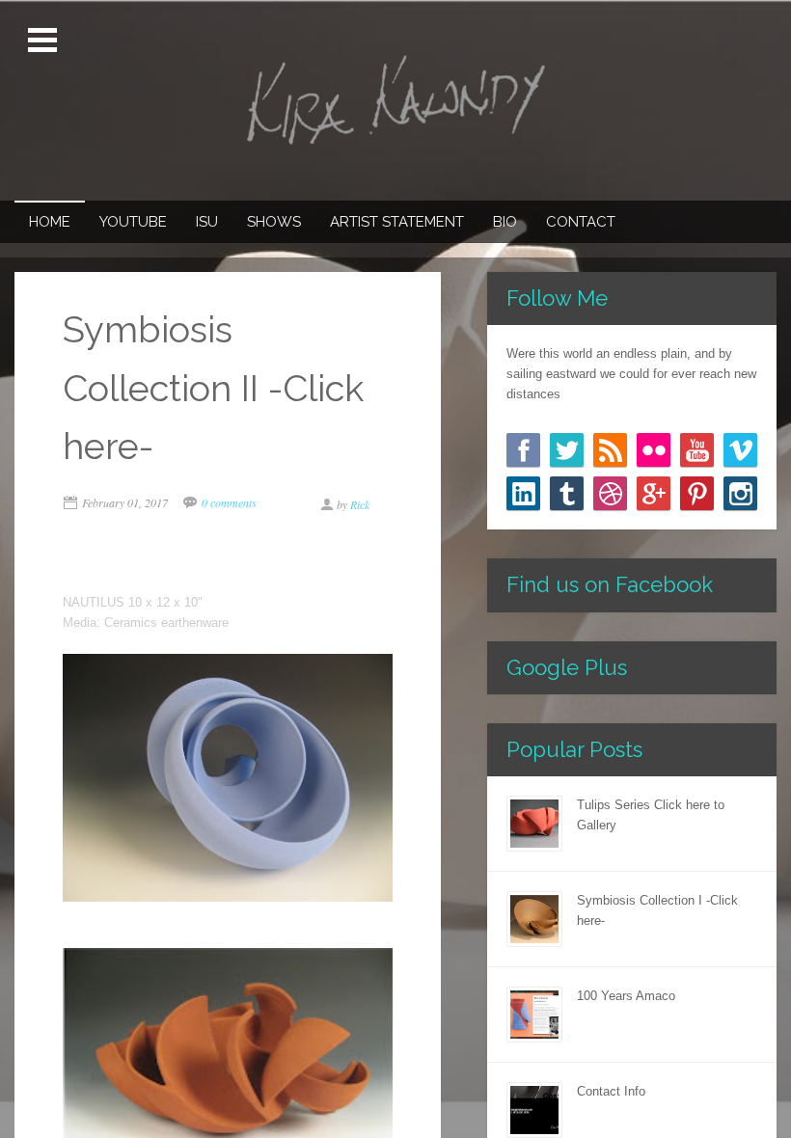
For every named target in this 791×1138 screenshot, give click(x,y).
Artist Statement (397, 221)
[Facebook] (523, 450)
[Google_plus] (653, 493)
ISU (207, 221)
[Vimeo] (740, 450)
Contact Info (611, 1091)
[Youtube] (697, 450)
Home (49, 221)
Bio (505, 221)
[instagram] (740, 493)
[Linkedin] (523, 493)
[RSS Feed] (610, 450)
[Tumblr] (567, 493)
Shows (274, 221)
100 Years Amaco (626, 996)
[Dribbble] (610, 493)
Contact (580, 221)
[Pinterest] (697, 493)
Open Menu (44, 40)
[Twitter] (567, 450)
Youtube (133, 221)
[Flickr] (653, 450)
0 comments (229, 502)
